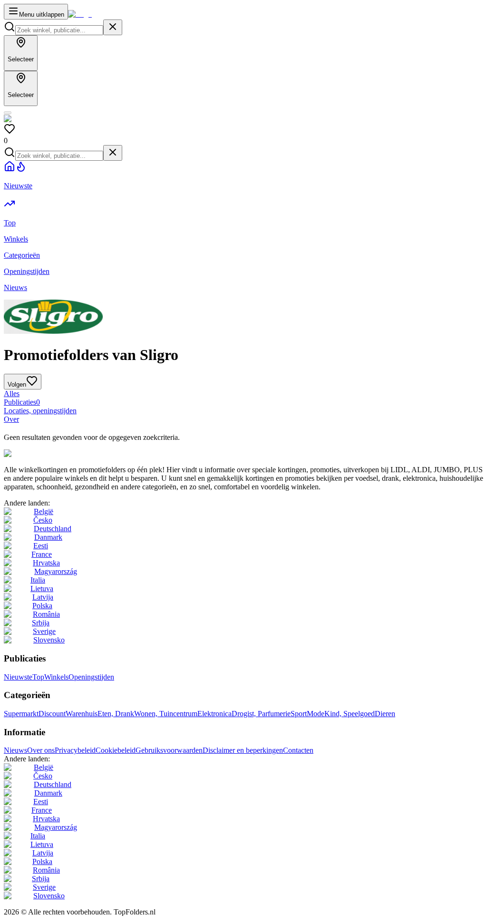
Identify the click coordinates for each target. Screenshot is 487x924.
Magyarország (55, 571)
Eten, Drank (115, 714)
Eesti (40, 546)
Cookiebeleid (116, 750)
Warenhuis (81, 714)
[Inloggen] (7, 112)
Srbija (40, 623)
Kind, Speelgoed (349, 714)
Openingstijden (91, 677)
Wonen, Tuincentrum (165, 714)
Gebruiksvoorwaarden (169, 750)
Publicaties (22, 402)
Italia (37, 580)
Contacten (298, 750)
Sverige (44, 631)
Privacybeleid (75, 750)
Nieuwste (18, 677)
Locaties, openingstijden (40, 411)
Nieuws (15, 750)
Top (38, 677)
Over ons (41, 750)
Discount (52, 714)
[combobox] (59, 30)
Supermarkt (21, 714)
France (41, 554)
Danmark (48, 537)
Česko (42, 520)
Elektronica (214, 714)
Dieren (385, 714)
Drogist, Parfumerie (261, 714)
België (43, 511)
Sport (299, 714)
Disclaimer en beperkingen (243, 750)
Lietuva (41, 588)
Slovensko (49, 640)
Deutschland (52, 529)
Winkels (56, 677)
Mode (315, 714)
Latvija (42, 597)
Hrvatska (46, 563)
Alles (11, 393)
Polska (42, 606)
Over (11, 419)
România (46, 614)
